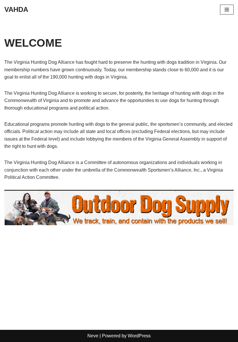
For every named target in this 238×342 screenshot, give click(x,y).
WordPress (139, 335)
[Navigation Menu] (227, 9)
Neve (92, 335)
